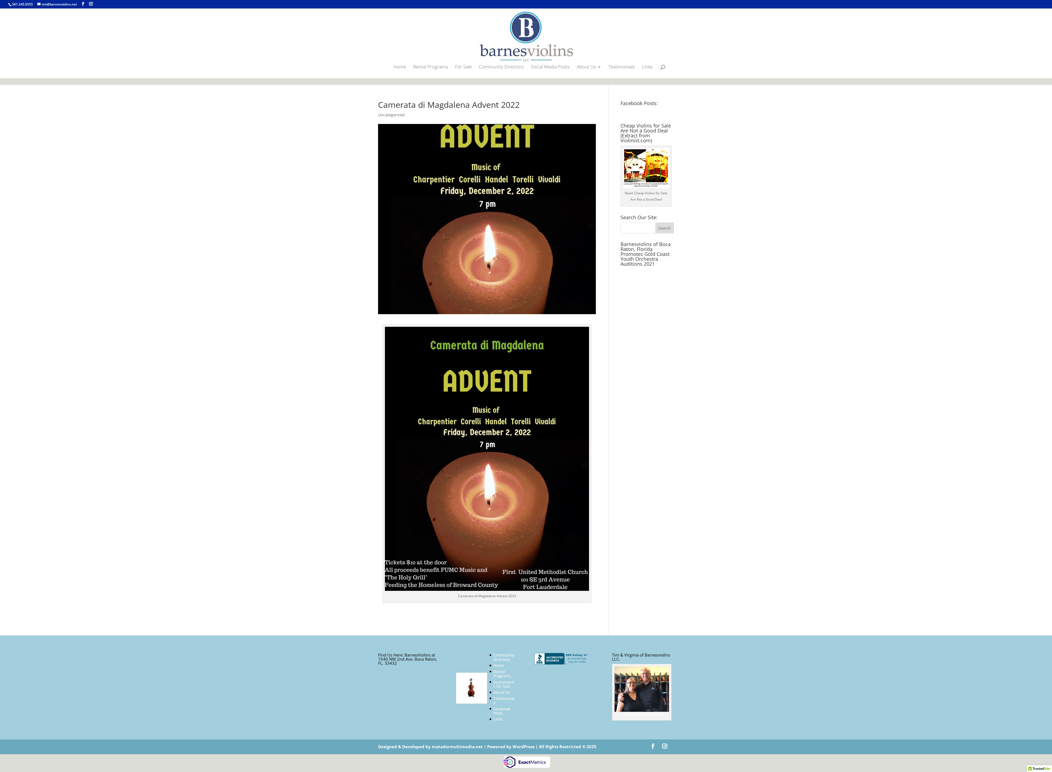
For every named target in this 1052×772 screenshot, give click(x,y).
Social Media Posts (550, 67)
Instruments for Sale (503, 684)
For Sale (463, 67)
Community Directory (501, 67)
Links (647, 67)
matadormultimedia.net (458, 746)
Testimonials (621, 67)
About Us (586, 67)
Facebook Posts (501, 711)
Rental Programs (430, 67)
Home (399, 67)
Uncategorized (391, 114)
